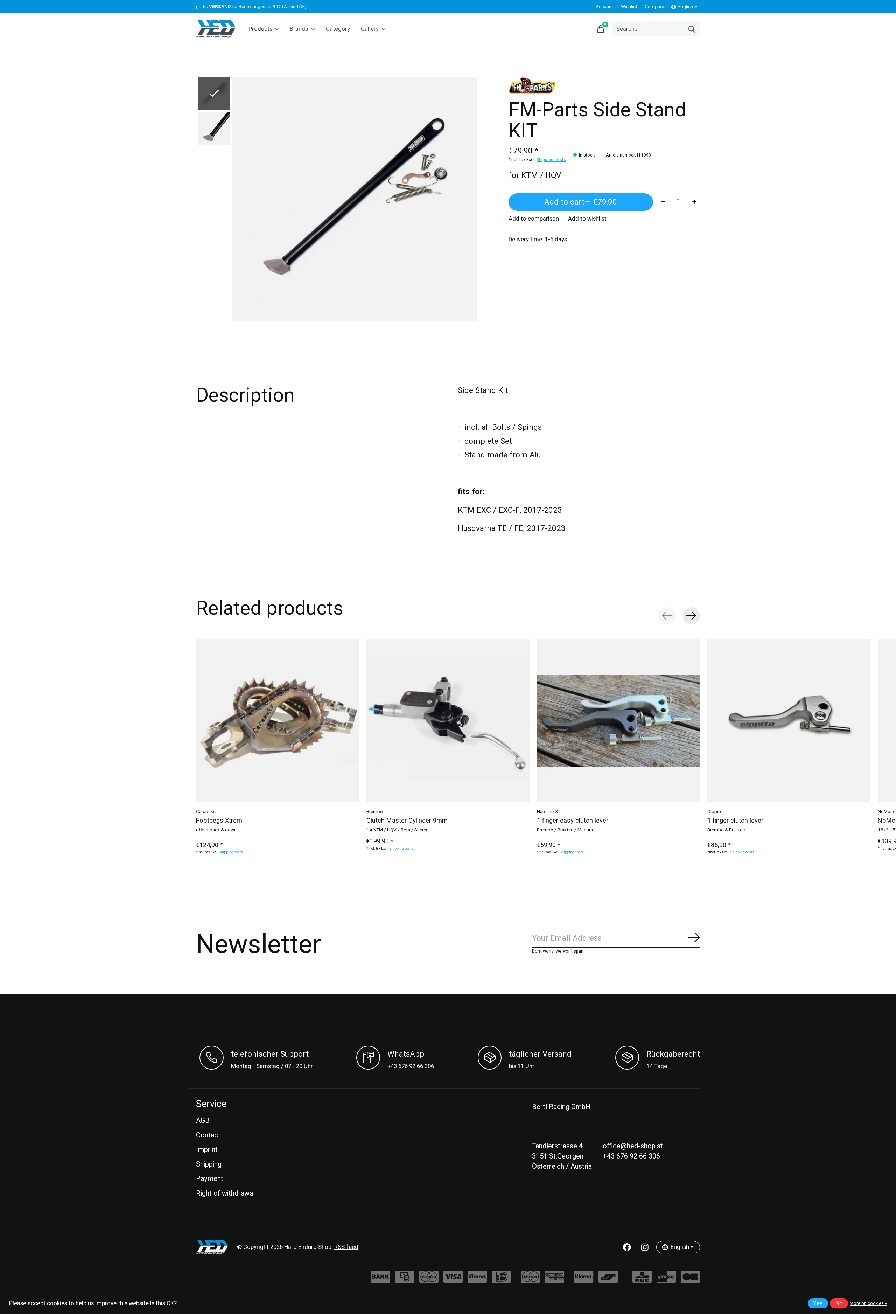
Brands (299, 29)
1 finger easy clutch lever (572, 820)
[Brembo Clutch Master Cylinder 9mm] (448, 720)
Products (260, 29)
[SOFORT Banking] (477, 1280)
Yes (817, 1303)
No (839, 1303)
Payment (209, 1179)
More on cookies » (868, 1303)
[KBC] (642, 1280)
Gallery (370, 29)
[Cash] (404, 1280)
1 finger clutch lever (735, 820)
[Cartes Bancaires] (690, 1280)
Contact (208, 1135)
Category (338, 29)
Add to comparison (534, 219)
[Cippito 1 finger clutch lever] (788, 720)
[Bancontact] (608, 1280)
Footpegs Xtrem (219, 820)
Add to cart (580, 202)
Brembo (374, 811)
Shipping (209, 1164)
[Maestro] (530, 1280)
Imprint (207, 1149)
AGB (203, 1120)
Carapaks (206, 811)
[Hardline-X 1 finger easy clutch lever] (618, 720)
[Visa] (453, 1280)
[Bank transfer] (380, 1280)
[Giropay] (666, 1280)
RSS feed (346, 1247)
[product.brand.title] (604, 85)
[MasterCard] (429, 1280)
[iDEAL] (501, 1280)
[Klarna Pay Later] (583, 1280)
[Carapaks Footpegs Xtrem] (277, 720)
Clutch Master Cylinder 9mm (407, 820)
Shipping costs (551, 160)
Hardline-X (547, 811)
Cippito (715, 811)
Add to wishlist (587, 219)
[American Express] (554, 1280)
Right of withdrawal (225, 1193)
